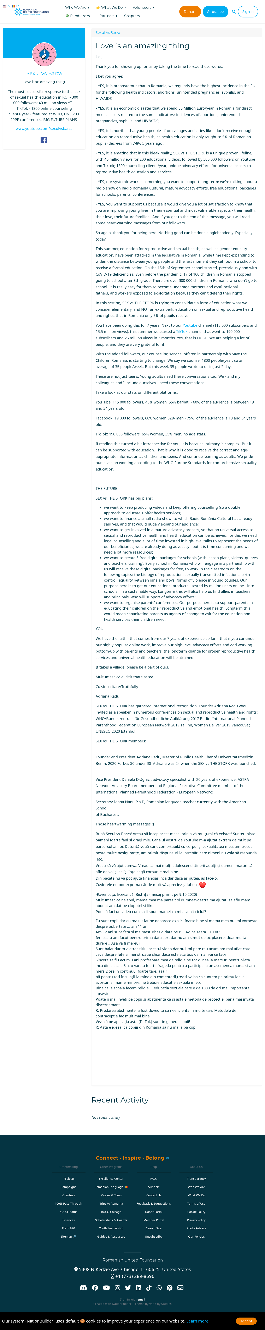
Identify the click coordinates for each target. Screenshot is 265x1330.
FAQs (153, 1179)
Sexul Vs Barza (44, 73)
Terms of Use (196, 1203)
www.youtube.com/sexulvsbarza (44, 128)
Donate (190, 12)
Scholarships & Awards (111, 1220)
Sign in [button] (248, 12)
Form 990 (68, 1228)
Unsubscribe (154, 1236)
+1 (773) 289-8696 (132, 1276)
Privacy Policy (196, 1220)
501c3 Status (68, 1212)
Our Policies (196, 1236)
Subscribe (215, 12)
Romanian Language (111, 1187)
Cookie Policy (196, 1212)
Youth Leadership (111, 1228)
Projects (69, 1179)
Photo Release (196, 1228)
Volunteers (142, 7)
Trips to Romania (111, 1203)
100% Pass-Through (68, 1203)
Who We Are (76, 7)
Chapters (132, 16)
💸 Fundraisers (77, 16)
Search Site (153, 1228)
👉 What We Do (110, 7)
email (141, 1299)
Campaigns (68, 1187)
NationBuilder (121, 1304)
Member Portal (153, 1220)
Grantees (68, 1195)
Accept (246, 1321)
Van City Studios (160, 1304)
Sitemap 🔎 (69, 1236)
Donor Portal (154, 1212)
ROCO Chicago (111, 1212)
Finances (69, 1220)
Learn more (197, 1321)
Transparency (196, 1179)
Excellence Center (111, 1179)
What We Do (196, 1195)
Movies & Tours (111, 1195)
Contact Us (153, 1195)
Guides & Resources (111, 1236)
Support (153, 1187)
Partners (107, 16)
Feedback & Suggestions (154, 1203)
